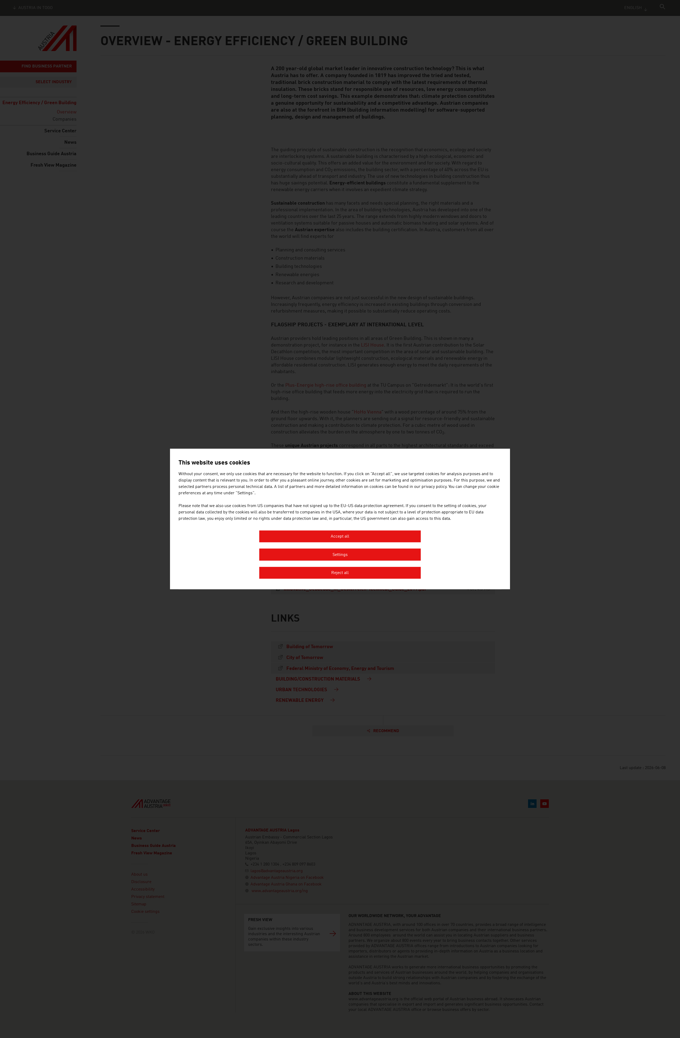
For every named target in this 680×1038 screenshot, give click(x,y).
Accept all (340, 537)
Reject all (340, 573)
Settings (340, 555)
